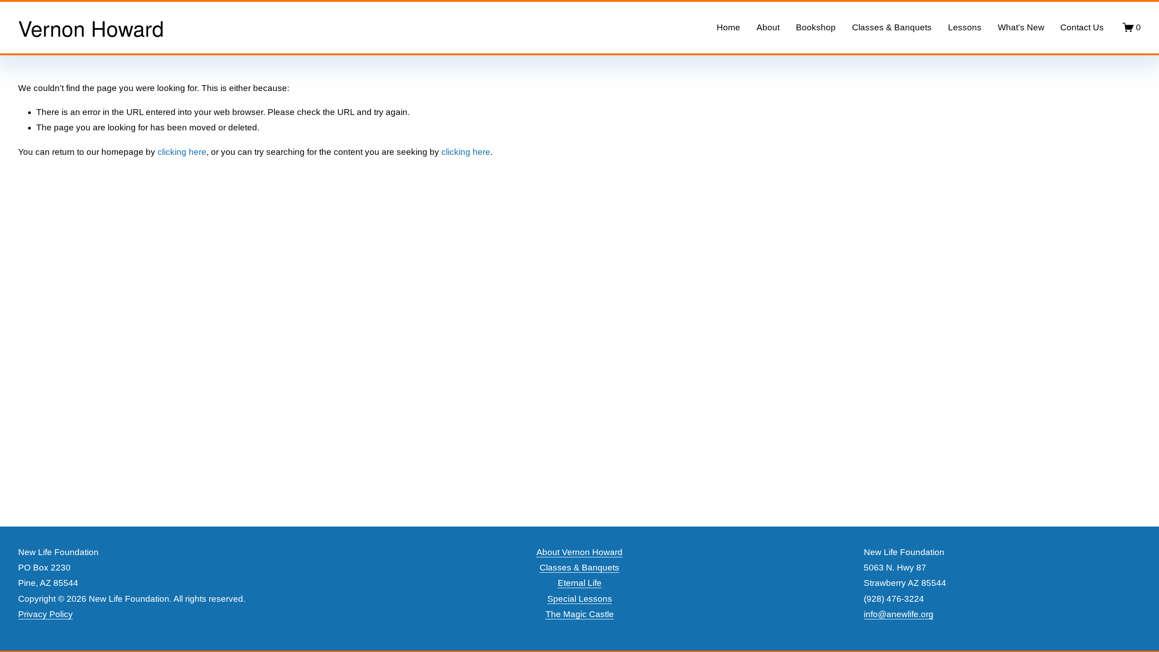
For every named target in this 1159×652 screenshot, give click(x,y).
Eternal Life (580, 583)
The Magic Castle (580, 614)
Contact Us (1082, 27)
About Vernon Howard (579, 552)
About (768, 27)
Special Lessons (579, 599)
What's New (1021, 27)
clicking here (182, 152)
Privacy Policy (45, 614)
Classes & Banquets (892, 27)
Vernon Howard (91, 27)
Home (728, 27)
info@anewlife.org (899, 614)
